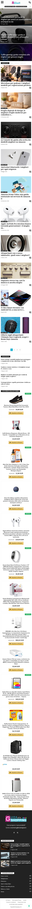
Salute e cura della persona (7, 886)
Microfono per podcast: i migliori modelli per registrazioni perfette (16, 84)
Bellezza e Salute (5, 889)
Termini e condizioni (11, 902)
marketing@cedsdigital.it (18, 828)
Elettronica (17, 63)
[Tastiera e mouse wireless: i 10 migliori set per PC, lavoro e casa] (5, 855)
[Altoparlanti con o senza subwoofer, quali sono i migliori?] (16, 243)
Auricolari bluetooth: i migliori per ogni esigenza (15, 168)
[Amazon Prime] (16, 764)
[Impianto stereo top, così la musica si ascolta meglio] (16, 270)
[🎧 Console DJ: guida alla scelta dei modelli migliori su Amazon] (16, 130)
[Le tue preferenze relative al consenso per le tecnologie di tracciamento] (29, 906)
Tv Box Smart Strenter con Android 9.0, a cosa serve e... (13, 309)
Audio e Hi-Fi (4, 80)
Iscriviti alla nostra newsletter (16, 904)
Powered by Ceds (22, 902)
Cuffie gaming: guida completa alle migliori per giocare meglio (15, 55)
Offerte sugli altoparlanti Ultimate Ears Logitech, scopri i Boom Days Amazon (15, 337)
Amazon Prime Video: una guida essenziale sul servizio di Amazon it (15, 197)
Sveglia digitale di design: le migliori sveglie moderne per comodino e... (13, 113)
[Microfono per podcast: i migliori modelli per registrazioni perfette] (16, 73)
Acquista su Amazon (16, 413)
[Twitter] (17, 832)
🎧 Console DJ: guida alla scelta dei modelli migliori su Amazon (16, 141)
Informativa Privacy (16, 900)
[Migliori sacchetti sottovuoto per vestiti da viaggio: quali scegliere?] (5, 863)
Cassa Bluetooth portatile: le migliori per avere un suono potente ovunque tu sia (16, 19)
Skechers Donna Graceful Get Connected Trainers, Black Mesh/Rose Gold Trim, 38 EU (16, 406)
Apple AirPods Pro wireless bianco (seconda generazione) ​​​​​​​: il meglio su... (16, 226)
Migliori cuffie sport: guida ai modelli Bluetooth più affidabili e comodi (14, 37)
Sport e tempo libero (6, 884)
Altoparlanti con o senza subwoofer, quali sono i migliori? (15, 254)
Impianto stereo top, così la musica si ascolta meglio (13, 282)
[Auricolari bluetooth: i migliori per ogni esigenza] (16, 157)
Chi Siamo (8, 900)
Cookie (24, 900)
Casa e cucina (4, 876)
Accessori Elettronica (10, 6)
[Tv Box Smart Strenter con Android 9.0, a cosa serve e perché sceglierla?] (16, 298)
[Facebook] (14, 832)
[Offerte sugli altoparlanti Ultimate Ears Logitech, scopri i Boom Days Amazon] (16, 325)
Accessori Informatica (21, 6)
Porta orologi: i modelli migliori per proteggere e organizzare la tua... (20, 845)
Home (12, 63)
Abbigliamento (4, 878)
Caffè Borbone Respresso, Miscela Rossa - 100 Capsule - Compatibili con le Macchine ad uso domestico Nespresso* (16, 435)
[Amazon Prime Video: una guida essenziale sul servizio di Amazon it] (16, 184)
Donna (2, 891)
